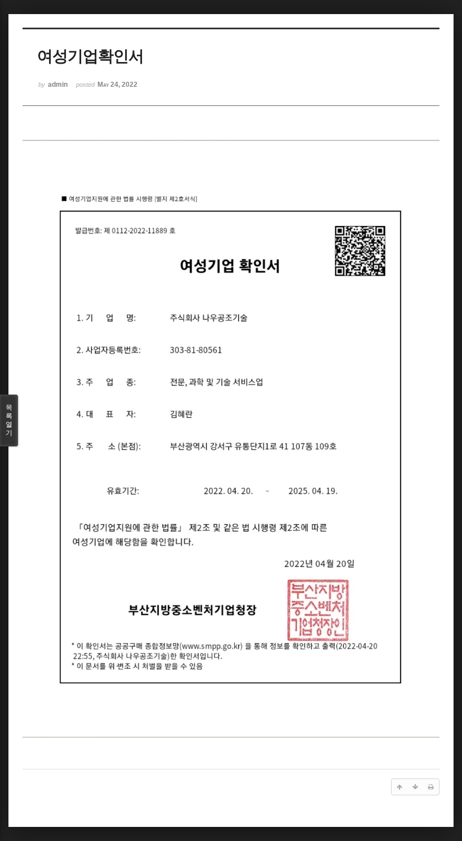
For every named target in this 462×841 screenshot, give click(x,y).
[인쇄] (431, 787)
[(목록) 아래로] (415, 787)
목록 (9, 420)
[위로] (399, 787)
